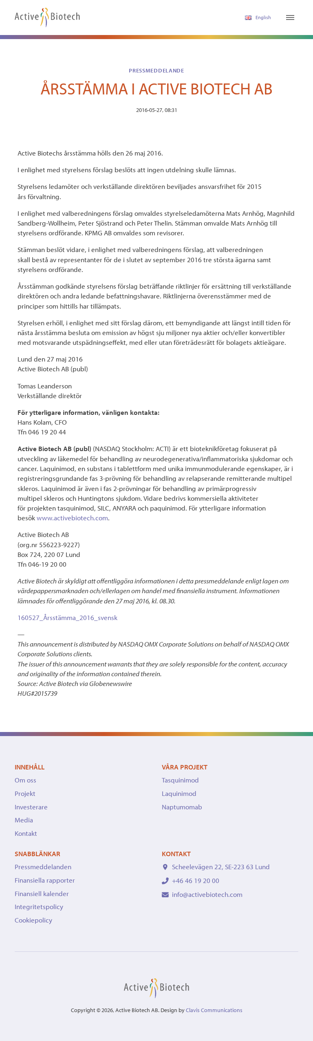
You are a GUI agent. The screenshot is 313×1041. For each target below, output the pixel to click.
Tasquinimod (180, 780)
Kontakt (26, 833)
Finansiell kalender (42, 893)
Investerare (31, 806)
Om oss (25, 780)
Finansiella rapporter (45, 880)
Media (24, 819)
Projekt (25, 793)
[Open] (290, 17)
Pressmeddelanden (43, 866)
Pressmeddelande (156, 70)
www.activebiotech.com (72, 517)
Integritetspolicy (39, 906)
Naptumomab (182, 806)
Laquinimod (179, 793)
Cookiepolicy (33, 920)
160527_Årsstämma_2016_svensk (67, 617)
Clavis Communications (214, 1010)
